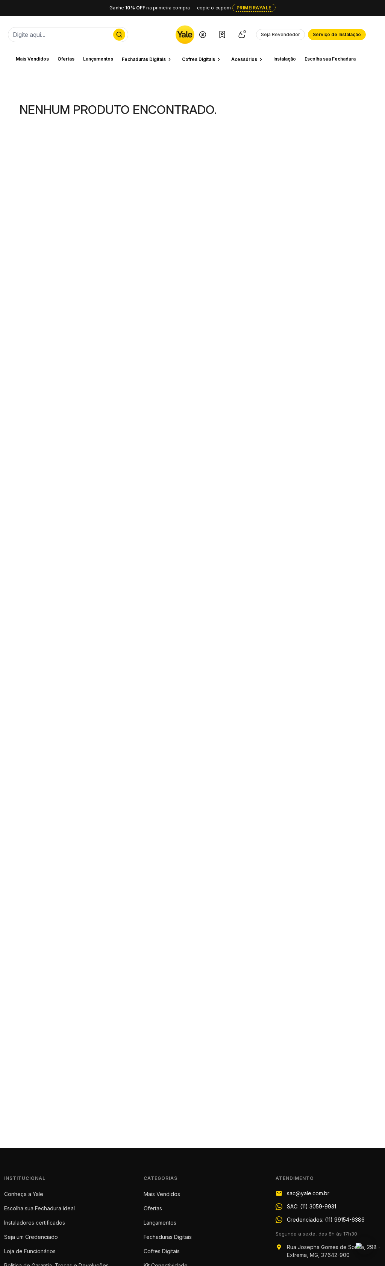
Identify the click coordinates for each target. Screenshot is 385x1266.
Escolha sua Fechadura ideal (39, 1208)
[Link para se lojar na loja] (202, 34)
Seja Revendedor (280, 34)
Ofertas (66, 59)
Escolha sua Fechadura (330, 59)
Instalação (284, 59)
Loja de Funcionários (30, 1251)
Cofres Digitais (162, 1251)
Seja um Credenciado (31, 1237)
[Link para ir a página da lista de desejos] (222, 34)
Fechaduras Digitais (168, 1237)
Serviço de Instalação (337, 34)
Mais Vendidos (32, 59)
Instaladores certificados (34, 1222)
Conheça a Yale (23, 1194)
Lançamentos (98, 59)
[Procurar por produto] (119, 34)
